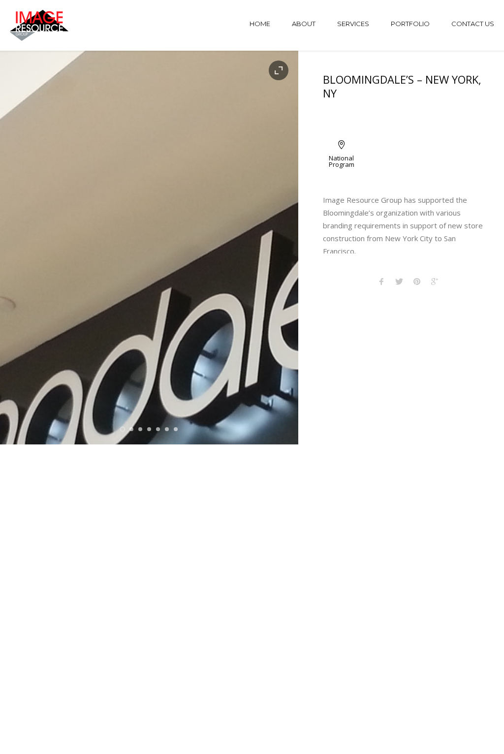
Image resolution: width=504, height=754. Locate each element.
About (303, 24)
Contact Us (472, 24)
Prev (24, 247)
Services (353, 24)
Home (260, 24)
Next (274, 247)
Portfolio (410, 24)
